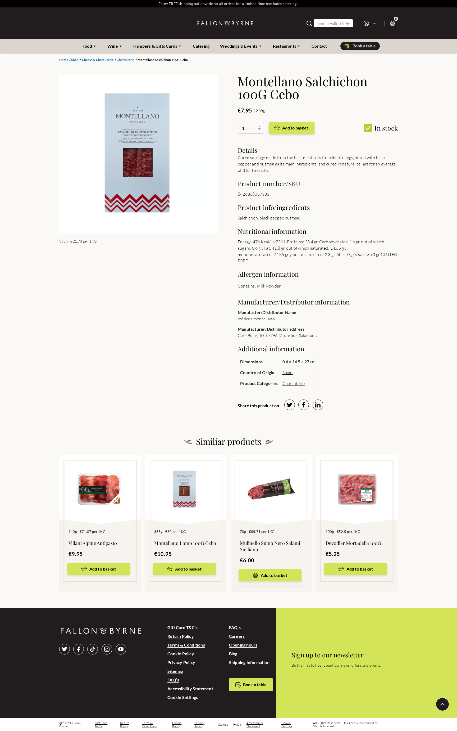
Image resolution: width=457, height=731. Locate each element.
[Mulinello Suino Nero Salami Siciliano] (271, 481)
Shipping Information (249, 662)
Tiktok (92, 649)
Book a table (364, 45)
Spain (287, 372)
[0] (394, 23)
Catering (201, 45)
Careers (237, 636)
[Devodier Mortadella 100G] (357, 481)
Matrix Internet (323, 726)
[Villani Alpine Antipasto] (100, 481)
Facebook (78, 649)
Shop (75, 59)
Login (375, 23)
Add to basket (295, 127)
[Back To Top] (442, 704)
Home (63, 59)
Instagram (107, 649)
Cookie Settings (182, 697)
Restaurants (284, 45)
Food (87, 45)
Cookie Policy (180, 653)
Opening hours (243, 644)
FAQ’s (173, 679)
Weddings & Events (238, 45)
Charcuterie (125, 59)
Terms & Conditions (186, 644)
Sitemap (175, 671)
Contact (319, 45)
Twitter (64, 649)
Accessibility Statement (190, 688)
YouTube (121, 649)
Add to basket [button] (102, 568)
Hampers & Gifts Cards (155, 45)
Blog (233, 653)
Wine (112, 45)
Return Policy (180, 636)
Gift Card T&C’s (182, 627)
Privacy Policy (181, 662)
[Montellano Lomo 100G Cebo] (185, 481)
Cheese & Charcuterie (97, 59)
